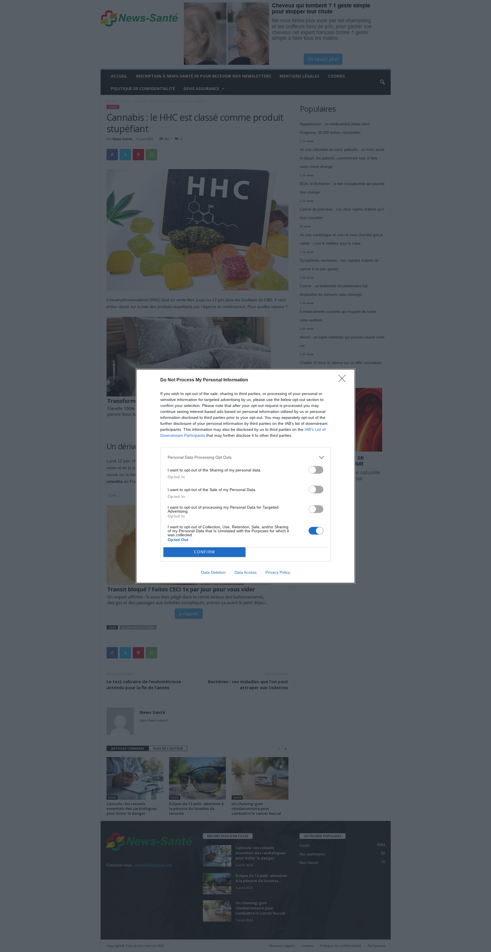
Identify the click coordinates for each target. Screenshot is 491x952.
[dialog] (245, 476)
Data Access (245, 572)
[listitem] (245, 457)
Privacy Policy (277, 572)
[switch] (316, 470)
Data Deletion (213, 572)
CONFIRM (204, 552)
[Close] (343, 380)
